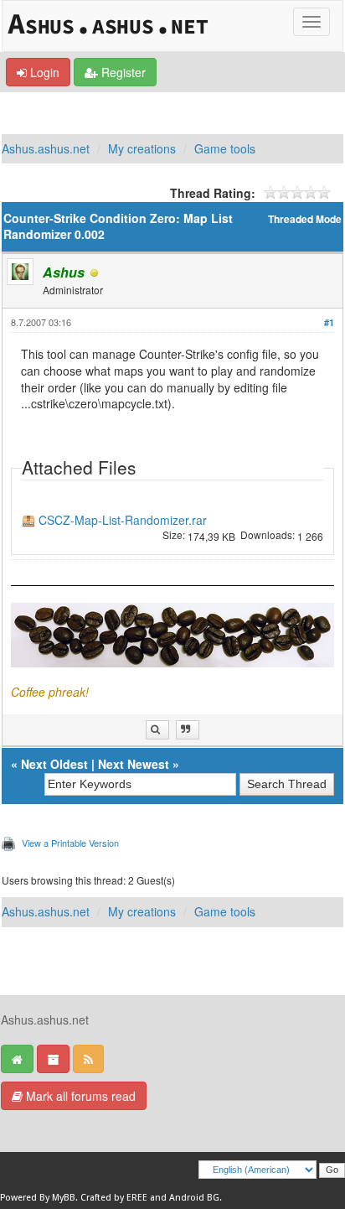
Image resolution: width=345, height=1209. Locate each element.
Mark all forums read (79, 1095)
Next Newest (133, 763)
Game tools (224, 148)
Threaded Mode (305, 219)
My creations (142, 148)
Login (43, 72)
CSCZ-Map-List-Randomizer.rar (123, 520)
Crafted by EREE (113, 1197)
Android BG (194, 1197)
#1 (329, 322)
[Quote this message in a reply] (187, 729)
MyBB (63, 1197)
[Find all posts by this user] (157, 729)
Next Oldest (54, 763)
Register (122, 72)
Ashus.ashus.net (46, 148)
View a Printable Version (70, 842)
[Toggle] (311, 22)
